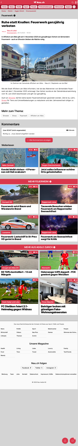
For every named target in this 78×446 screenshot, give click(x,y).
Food (2, 352)
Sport (34, 329)
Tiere (18, 352)
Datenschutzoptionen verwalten (66, 374)
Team (12, 374)
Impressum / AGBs (47, 374)
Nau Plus (35, 332)
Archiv (34, 336)
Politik (19, 329)
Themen (19, 336)
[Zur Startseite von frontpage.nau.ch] (39, 2)
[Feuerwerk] (39, 15)
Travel (34, 352)
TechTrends (67, 352)
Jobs (18, 374)
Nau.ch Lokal (12, 30)
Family (66, 348)
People (66, 329)
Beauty (3, 355)
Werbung (5, 374)
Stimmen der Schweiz (71, 332)
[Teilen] (65, 441)
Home (4, 11)
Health (3, 348)
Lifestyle (3, 336)
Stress (4, 100)
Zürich (10, 11)
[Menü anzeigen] (76, 2)
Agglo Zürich (19, 11)
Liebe (34, 348)
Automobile (52, 352)
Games (50, 332)
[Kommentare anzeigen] (73, 441)
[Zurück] (1, 2)
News (2, 329)
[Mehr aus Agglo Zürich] (39, 247)
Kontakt (24, 374)
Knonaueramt (31, 11)
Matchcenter (52, 329)
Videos (19, 332)
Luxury (50, 348)
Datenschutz (34, 374)
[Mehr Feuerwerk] (39, 181)
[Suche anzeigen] (73, 2)
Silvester (12, 98)
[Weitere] (74, 6)
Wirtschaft (4, 332)
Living (19, 348)
